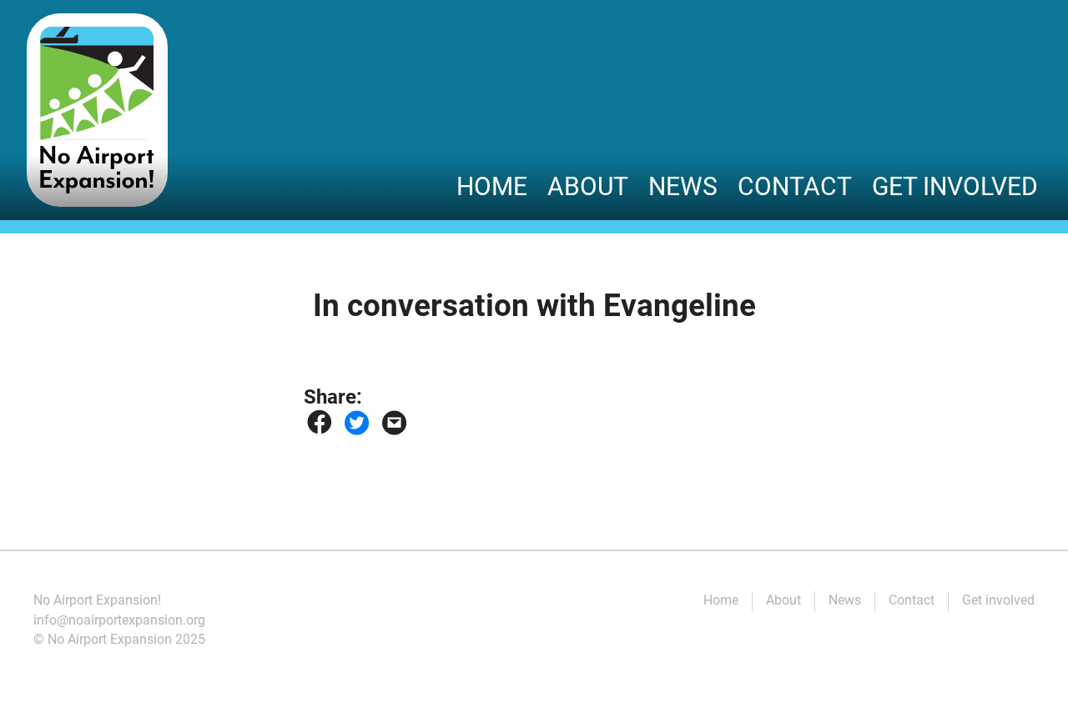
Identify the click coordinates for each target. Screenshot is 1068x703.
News (683, 186)
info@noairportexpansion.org (119, 620)
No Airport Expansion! (97, 600)
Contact (795, 186)
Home (491, 186)
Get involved (955, 186)
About (587, 186)
